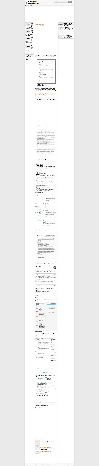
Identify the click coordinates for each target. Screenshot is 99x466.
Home (28, 5)
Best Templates (41, 464)
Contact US (45, 463)
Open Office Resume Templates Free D (45, 451)
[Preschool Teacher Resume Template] (60, 33)
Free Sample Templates (63, 464)
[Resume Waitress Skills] (61, 29)
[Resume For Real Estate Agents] (28, 24)
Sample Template (29, 464)
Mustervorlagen (69, 464)
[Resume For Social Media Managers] (28, 38)
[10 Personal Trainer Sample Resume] (37, 449)
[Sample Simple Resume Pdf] (60, 24)
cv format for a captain (29, 55)
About (31, 5)
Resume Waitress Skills (66, 27)
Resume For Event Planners (32, 31)
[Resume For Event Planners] (28, 31)
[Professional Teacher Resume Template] (37, 446)
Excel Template (52, 464)
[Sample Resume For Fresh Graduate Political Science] (37, 440)
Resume (38, 22)
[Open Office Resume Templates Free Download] (37, 453)
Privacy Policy (49, 463)
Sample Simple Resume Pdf (67, 23)
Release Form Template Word (67, 35)
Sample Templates (35, 464)
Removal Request (54, 463)
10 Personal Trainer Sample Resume (45, 447)
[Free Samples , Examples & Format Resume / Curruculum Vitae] (32, 4)
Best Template (57, 464)
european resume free (29, 56)
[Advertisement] (49, 14)
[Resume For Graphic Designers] (28, 46)
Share (42, 407)
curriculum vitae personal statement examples (28, 58)
